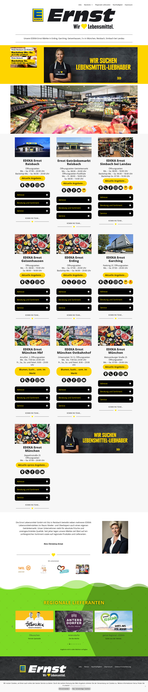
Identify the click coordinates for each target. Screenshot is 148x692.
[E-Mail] (42, 186)
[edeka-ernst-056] (74, 133)
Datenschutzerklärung (123, 667)
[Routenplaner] (22, 186)
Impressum (129, 5)
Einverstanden (64, 689)
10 (82, 129)
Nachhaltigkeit (117, 5)
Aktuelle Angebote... (32, 178)
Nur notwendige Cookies (81, 689)
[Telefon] (27, 186)
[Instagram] (37, 186)
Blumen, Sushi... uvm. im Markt (32, 371)
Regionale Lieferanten (102, 5)
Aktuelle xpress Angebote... (32, 465)
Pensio (86, 667)
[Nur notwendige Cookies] (145, 686)
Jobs (80, 5)
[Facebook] (32, 186)
